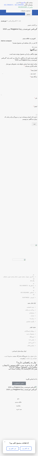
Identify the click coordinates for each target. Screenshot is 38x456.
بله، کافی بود (25, 448)
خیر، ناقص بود (12, 448)
